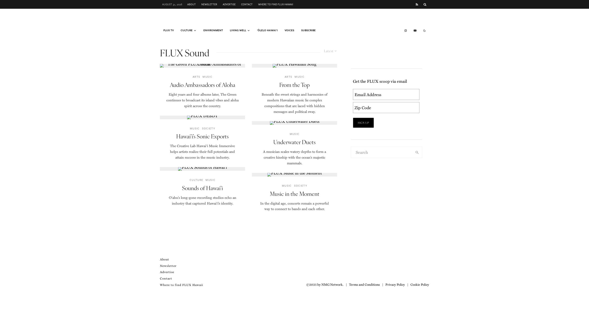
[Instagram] (405, 30)
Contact (247, 4)
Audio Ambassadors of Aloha (202, 84)
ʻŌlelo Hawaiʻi (267, 30)
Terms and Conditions (364, 284)
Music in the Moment (294, 193)
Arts (196, 76)
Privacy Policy (395, 284)
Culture (187, 30)
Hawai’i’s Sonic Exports (202, 136)
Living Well (238, 30)
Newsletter (209, 4)
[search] (417, 152)
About (191, 4)
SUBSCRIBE (308, 30)
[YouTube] (415, 30)
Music (207, 76)
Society (208, 128)
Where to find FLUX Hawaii (275, 4)
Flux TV (168, 30)
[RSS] (417, 4)
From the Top (294, 84)
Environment (213, 30)
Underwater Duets (294, 142)
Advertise (229, 4)
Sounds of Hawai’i (202, 188)
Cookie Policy (419, 284)
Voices (289, 30)
